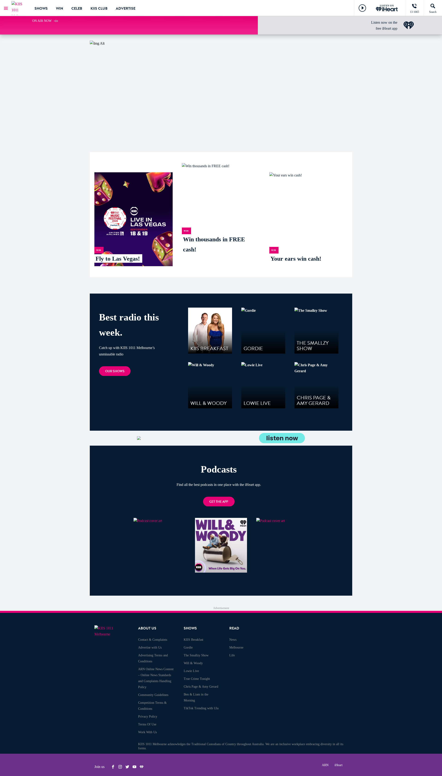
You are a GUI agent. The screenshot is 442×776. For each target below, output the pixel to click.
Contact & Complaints (152, 639)
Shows (41, 8)
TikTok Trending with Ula (201, 708)
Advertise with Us (150, 647)
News (232, 639)
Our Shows (115, 371)
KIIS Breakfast (193, 639)
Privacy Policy (147, 716)
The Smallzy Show (196, 655)
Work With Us (147, 732)
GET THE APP (218, 501)
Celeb (76, 8)
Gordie (188, 647)
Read (234, 628)
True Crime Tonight (197, 679)
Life (232, 655)
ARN (325, 765)
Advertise (125, 8)
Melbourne (236, 647)
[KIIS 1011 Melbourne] (20, 8)
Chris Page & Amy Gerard (201, 686)
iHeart (338, 765)
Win (59, 8)
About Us (147, 628)
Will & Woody (193, 663)
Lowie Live (191, 671)
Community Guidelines (153, 695)
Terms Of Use (147, 724)
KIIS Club (99, 8)
